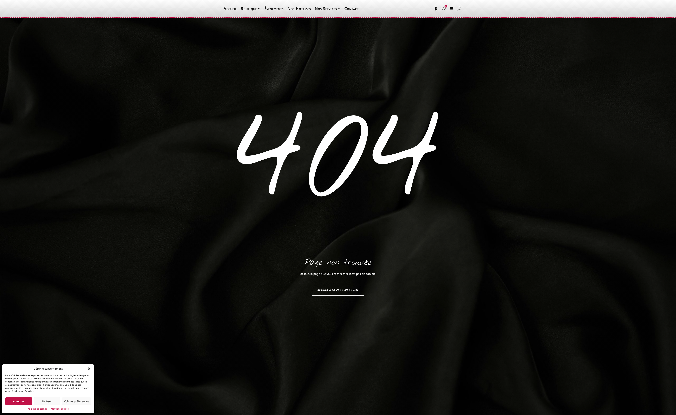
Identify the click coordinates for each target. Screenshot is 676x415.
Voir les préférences (76, 401)
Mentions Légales (60, 408)
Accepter (18, 401)
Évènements (274, 8)
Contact (351, 8)
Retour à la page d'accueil (338, 290)
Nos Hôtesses (299, 8)
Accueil (230, 8)
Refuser (47, 401)
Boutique (249, 8)
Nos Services (326, 8)
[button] (89, 368)
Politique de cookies (37, 408)
